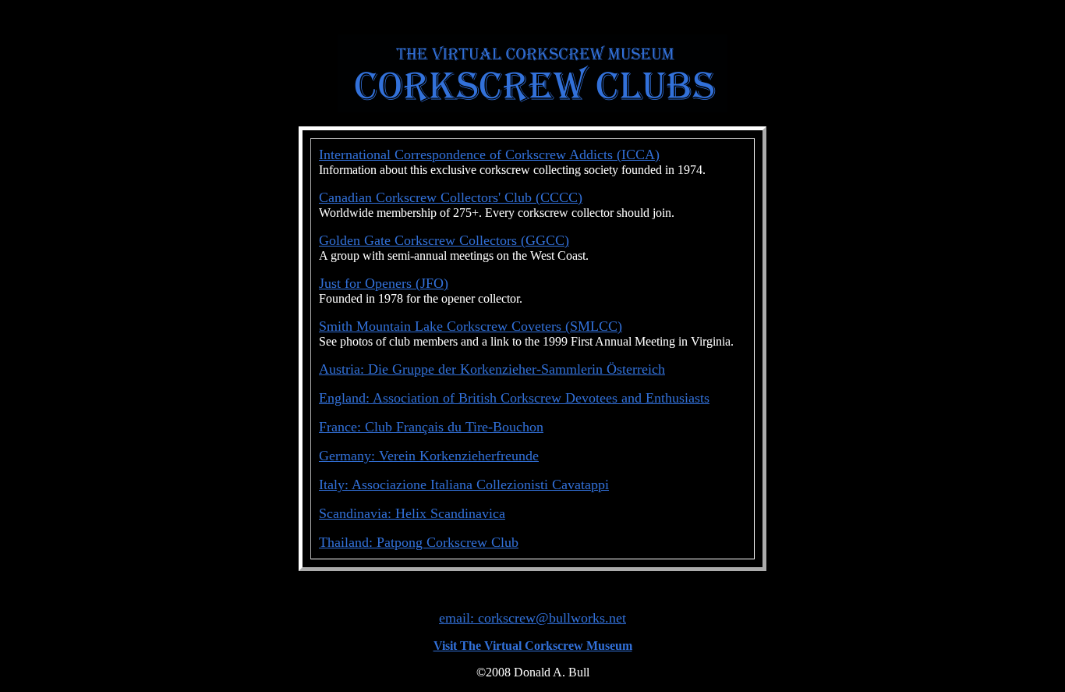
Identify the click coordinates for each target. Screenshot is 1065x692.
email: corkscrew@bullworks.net (532, 618)
